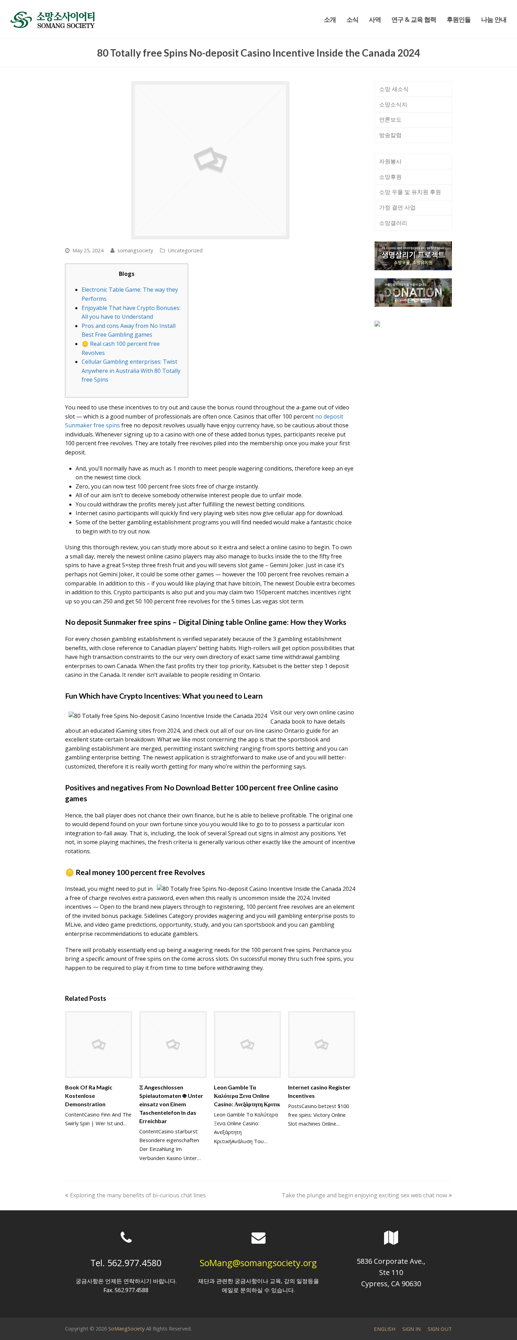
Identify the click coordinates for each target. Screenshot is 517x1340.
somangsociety (135, 250)
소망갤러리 (393, 223)
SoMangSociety (126, 1328)
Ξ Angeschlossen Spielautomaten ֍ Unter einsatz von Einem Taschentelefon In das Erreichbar (171, 1104)
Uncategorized (185, 250)
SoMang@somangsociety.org (258, 1263)
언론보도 (390, 119)
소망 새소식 (394, 89)
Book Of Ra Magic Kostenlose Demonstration (88, 1095)
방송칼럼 (390, 135)
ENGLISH (384, 1328)
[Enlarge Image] (210, 160)
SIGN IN (411, 1328)
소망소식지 (393, 104)
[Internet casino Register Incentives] (321, 1044)
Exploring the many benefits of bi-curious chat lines (138, 1195)
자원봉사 (390, 161)
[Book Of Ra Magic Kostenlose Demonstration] (98, 1044)
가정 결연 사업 (397, 207)
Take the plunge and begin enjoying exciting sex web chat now (364, 1195)
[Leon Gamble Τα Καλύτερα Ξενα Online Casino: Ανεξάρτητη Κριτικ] (247, 1044)
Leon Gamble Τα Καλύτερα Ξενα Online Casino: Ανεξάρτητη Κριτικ (247, 1095)
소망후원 (390, 177)
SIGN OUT (440, 1328)
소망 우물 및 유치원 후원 (410, 192)
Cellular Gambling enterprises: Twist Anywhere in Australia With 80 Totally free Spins (131, 370)
